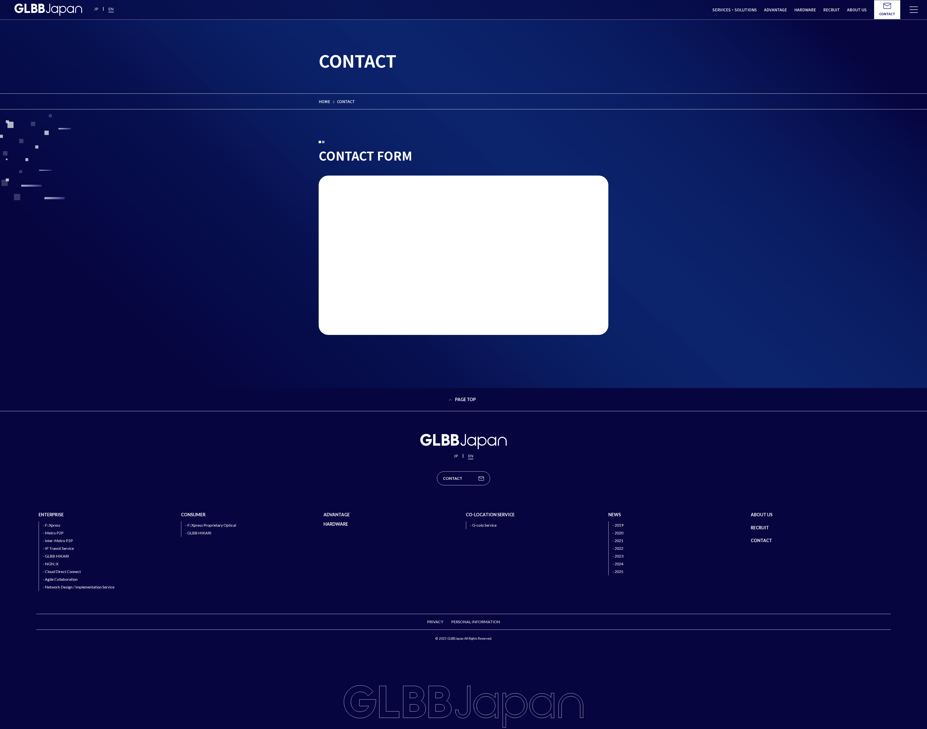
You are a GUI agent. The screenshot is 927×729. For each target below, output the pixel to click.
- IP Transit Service (58, 548)
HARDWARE (335, 524)
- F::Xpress (51, 525)
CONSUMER (193, 514)
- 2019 (617, 525)
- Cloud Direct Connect (62, 571)
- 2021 (617, 540)
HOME (324, 101)
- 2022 (617, 548)
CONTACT (761, 540)
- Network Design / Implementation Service (78, 587)
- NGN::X (50, 563)
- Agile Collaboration (60, 579)
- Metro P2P (53, 533)
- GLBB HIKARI (56, 556)
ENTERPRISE (51, 514)
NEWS (614, 514)
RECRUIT (760, 527)
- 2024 (617, 563)
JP (96, 9)
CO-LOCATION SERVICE (490, 514)
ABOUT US (761, 514)
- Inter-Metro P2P (58, 540)
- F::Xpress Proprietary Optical (210, 525)
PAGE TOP (465, 399)
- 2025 (617, 571)
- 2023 (617, 556)
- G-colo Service (483, 525)
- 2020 (617, 533)
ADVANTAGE (336, 514)
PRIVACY (435, 621)
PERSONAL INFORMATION (475, 621)
